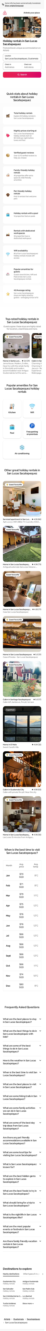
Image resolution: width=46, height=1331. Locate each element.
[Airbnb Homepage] (5, 13)
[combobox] (22, 58)
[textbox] (12, 67)
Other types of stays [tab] (31, 1274)
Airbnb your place (32, 12)
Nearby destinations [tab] (11, 1274)
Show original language (14, 6)
